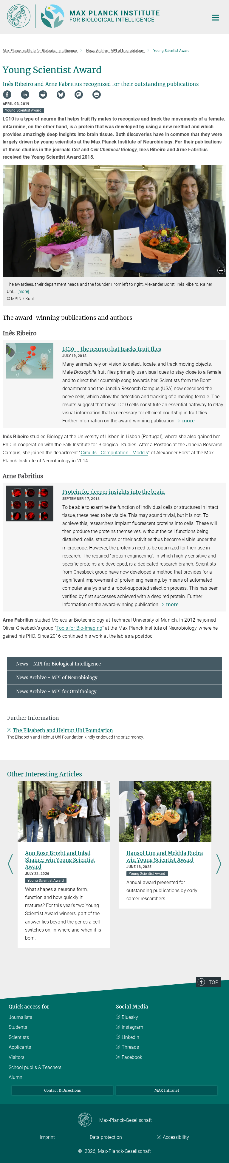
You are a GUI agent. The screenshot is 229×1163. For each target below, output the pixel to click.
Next (218, 864)
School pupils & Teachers (35, 1067)
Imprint (47, 1137)
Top (213, 982)
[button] (221, 271)
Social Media (132, 1007)
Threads (130, 1047)
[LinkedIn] (25, 94)
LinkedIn (130, 1037)
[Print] (96, 94)
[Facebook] (7, 94)
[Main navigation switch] (216, 18)
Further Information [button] (33, 718)
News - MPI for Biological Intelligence (58, 664)
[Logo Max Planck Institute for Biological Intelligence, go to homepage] (104, 16)
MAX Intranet (166, 1090)
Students (18, 1027)
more (188, 421)
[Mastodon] (78, 94)
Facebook (132, 1057)
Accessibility (176, 1137)
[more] (23, 291)
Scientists (19, 1037)
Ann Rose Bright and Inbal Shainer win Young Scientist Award (60, 860)
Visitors (16, 1057)
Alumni (16, 1077)
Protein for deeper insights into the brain (113, 492)
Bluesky (130, 1017)
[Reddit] (42, 94)
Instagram (132, 1027)
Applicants (20, 1047)
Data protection (106, 1137)
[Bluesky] (60, 94)
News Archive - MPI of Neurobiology (57, 677)
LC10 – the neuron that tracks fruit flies (111, 349)
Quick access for (29, 1007)
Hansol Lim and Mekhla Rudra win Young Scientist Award (164, 856)
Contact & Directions (62, 1090)
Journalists (20, 1017)
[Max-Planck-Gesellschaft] (88, 1120)
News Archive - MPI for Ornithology (56, 691)
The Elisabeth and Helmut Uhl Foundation (63, 730)
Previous (10, 864)
